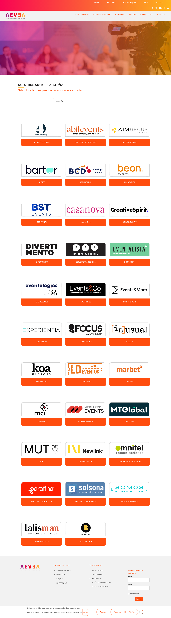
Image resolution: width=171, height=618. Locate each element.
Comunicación (146, 14)
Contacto (161, 14)
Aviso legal (97, 578)
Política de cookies (100, 587)
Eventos (132, 14)
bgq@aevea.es (98, 570)
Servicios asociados (101, 14)
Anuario (146, 2)
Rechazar (117, 612)
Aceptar (103, 612)
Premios (159, 2)
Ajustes (132, 612)
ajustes (85, 612)
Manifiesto (61, 575)
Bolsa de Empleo (129, 2)
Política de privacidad (102, 582)
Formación (119, 14)
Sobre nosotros (82, 14)
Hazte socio (110, 2)
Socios (96, 2)
